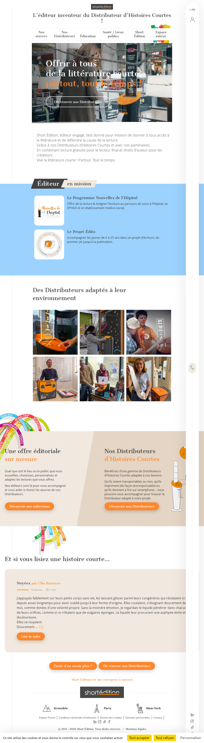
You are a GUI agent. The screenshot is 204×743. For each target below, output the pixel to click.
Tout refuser (165, 738)
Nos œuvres (41, 34)
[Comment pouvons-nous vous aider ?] (192, 368)
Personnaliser (190, 738)
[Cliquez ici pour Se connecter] (192, 19)
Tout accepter (139, 738)
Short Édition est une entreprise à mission (102, 679)
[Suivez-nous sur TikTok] (192, 727)
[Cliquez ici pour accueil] (102, 692)
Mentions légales (136, 728)
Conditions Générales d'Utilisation (77, 717)
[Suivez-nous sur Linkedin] (192, 715)
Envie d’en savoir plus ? (73, 666)
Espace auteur (161, 34)
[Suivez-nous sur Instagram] (192, 721)
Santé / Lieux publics (113, 34)
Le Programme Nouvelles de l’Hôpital (102, 197)
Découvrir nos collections (29, 506)
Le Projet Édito (81, 231)
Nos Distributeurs (64, 34)
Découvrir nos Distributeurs (132, 506)
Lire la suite (30, 636)
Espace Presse (47, 717)
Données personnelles (137, 717)
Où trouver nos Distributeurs (78, 102)
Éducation (88, 36)
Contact (158, 717)
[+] (41, 627)
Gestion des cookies (111, 717)
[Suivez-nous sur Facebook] (109, 722)
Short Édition (139, 34)
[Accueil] (102, 7)
